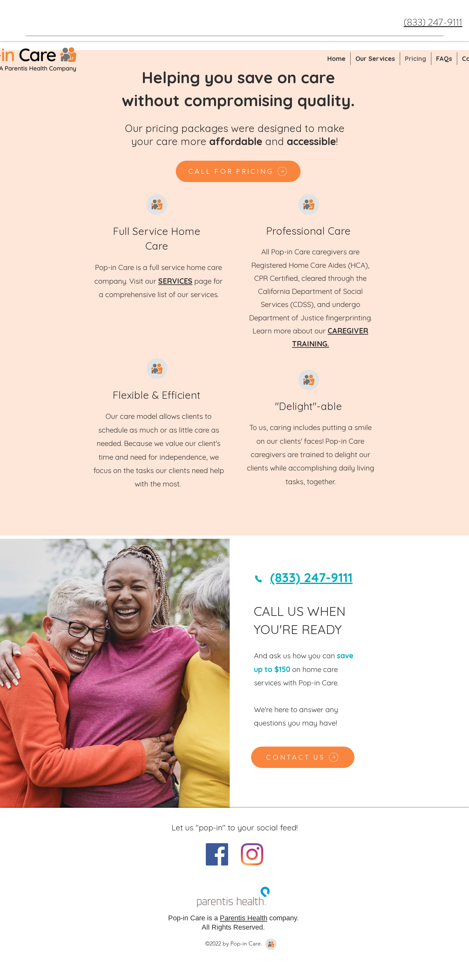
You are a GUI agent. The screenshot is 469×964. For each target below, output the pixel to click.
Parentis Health (243, 918)
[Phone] (258, 578)
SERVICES (175, 281)
